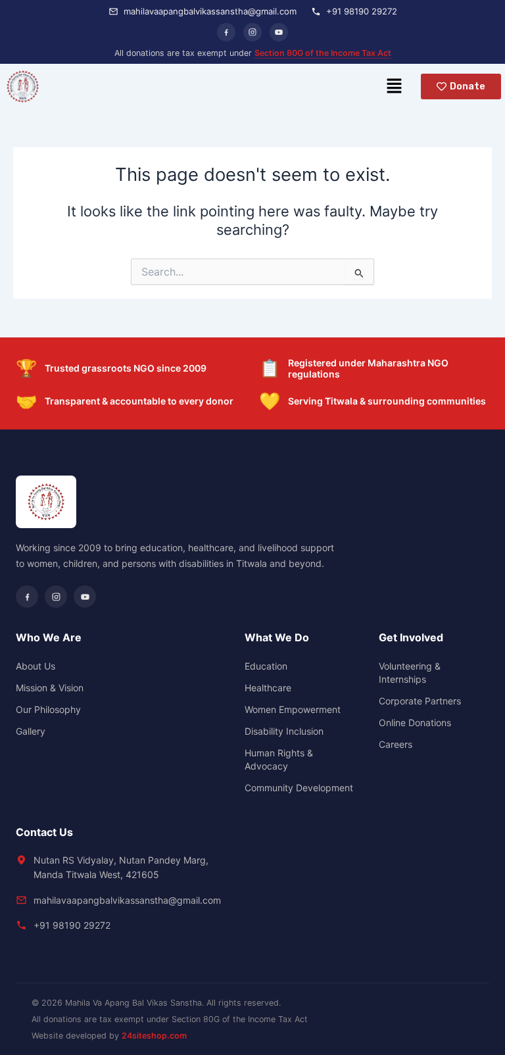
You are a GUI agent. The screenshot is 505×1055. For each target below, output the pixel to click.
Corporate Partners (420, 700)
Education (266, 666)
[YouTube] (279, 32)
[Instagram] (252, 32)
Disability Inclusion (284, 731)
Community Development (299, 787)
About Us (35, 666)
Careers (395, 744)
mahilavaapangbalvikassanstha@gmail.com (127, 900)
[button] (394, 86)
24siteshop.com (154, 1036)
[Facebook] (226, 32)
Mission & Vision (50, 687)
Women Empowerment (293, 709)
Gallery (30, 731)
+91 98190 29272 (72, 925)
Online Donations (415, 722)
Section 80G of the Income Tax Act (322, 53)
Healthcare (268, 687)
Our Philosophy (48, 709)
